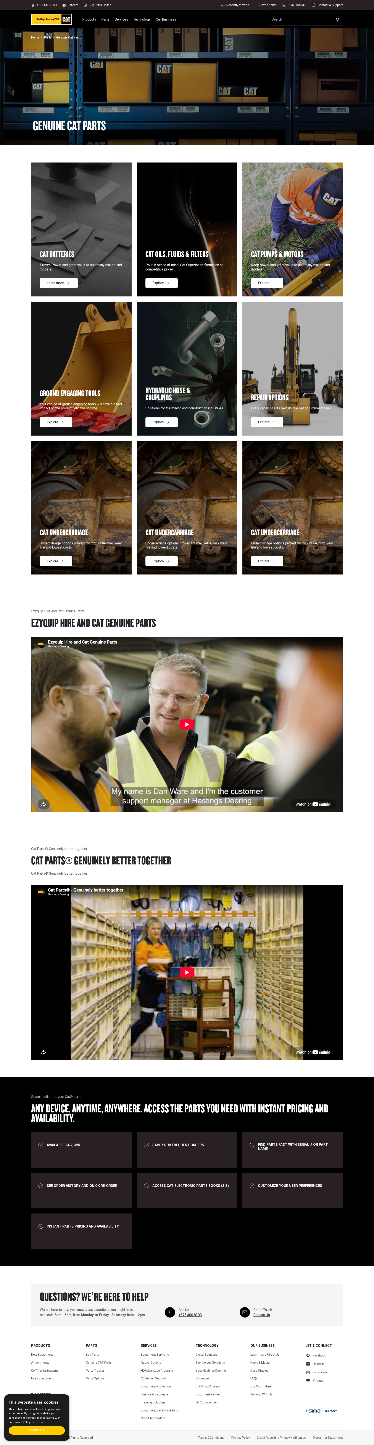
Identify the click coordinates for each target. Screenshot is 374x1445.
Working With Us (261, 1394)
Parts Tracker (95, 1370)
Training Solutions (153, 1402)
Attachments (40, 1362)
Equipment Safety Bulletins (159, 1410)
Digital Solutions (207, 1354)
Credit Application (153, 1418)
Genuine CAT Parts (99, 1362)
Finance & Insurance (154, 1394)
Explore (158, 283)
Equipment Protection (156, 1386)
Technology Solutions (210, 1362)
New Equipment (42, 1354)
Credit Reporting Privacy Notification (281, 1437)
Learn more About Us (264, 1354)
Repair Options (151, 1362)
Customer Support (153, 1378)
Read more (39, 1422)
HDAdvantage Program (157, 1370)
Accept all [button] (37, 1430)
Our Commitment (262, 1386)
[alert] (36, 1417)
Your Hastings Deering (211, 1370)
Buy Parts (92, 1354)
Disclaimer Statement (328, 1437)
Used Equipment (42, 1378)
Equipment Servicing (155, 1354)
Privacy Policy (240, 1437)
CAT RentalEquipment (46, 1370)
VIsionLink (202, 1378)
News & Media (260, 1362)
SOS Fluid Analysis (208, 1386)
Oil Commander (206, 1402)
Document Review (208, 1394)
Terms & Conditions (211, 1437)
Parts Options (95, 1378)
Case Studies (259, 1370)
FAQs (254, 1378)
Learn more (55, 283)
